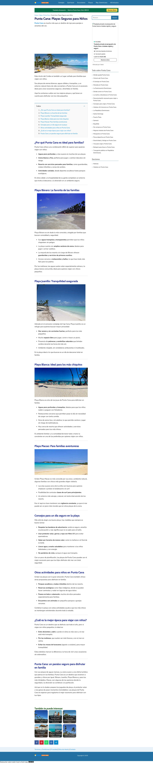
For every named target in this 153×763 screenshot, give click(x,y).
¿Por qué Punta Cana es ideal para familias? (55, 110)
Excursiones (81, 3)
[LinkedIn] (51, 742)
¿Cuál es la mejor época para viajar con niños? (56, 131)
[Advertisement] (61, 41)
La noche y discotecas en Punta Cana (105, 95)
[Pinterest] (41, 742)
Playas (90, 3)
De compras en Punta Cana (101, 127)
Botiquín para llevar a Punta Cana (103, 147)
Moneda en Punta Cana (100, 85)
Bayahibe (96, 124)
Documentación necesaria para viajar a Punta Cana (105, 99)
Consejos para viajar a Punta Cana (104, 104)
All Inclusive (114, 3)
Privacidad (54, 749)
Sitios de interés (63, 749)
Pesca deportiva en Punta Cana (103, 137)
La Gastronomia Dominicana (102, 88)
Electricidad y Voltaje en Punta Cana (104, 140)
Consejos (61, 3)
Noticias (95, 164)
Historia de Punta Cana (100, 78)
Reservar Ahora (112, 10)
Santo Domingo (98, 114)
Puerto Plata (97, 117)
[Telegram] (56, 742)
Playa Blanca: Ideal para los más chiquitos (55, 119)
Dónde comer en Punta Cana (102, 92)
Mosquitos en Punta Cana (101, 134)
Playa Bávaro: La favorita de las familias (54, 113)
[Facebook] (37, 742)
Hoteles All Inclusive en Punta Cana (104, 107)
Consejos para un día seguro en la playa (54, 125)
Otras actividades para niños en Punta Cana (55, 128)
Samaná (95, 120)
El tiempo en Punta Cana (101, 82)
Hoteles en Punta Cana (100, 167)
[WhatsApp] (46, 742)
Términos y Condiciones (42, 749)
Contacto (72, 749)
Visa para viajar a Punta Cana (102, 144)
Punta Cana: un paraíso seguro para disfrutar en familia (59, 134)
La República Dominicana (101, 110)
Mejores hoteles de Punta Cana (103, 130)
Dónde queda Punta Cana (101, 75)
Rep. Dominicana (101, 3)
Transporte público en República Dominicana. (103, 151)
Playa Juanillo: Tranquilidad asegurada (53, 116)
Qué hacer (70, 3)
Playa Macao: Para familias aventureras (54, 122)
